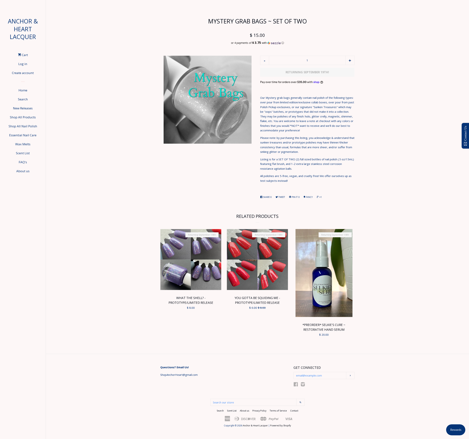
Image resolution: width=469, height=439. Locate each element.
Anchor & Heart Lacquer (23, 29)
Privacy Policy (259, 410)
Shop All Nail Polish (23, 126)
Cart (24, 55)
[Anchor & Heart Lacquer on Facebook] (295, 385)
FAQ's (23, 162)
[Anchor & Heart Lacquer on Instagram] (303, 385)
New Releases (23, 108)
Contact (294, 410)
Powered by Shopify (280, 425)
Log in (22, 64)
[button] (257, 43)
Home (23, 90)
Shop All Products (23, 117)
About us (22, 171)
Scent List (23, 153)
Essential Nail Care (22, 135)
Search (23, 99)
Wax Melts (22, 144)
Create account (23, 73)
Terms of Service (278, 410)
